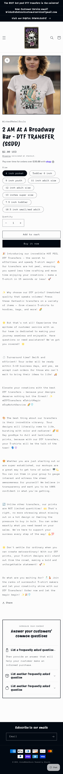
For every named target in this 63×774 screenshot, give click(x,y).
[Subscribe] (53, 736)
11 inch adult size (43, 180)
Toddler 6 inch (42, 173)
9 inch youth (14, 180)
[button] (3, 37)
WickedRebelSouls (27, 762)
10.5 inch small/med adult (23, 209)
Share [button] (9, 602)
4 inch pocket (15, 173)
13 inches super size (19, 195)
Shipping (6, 156)
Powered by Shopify (42, 762)
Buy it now (31, 243)
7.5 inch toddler (17, 202)
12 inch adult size (18, 187)
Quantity (7, 216)
